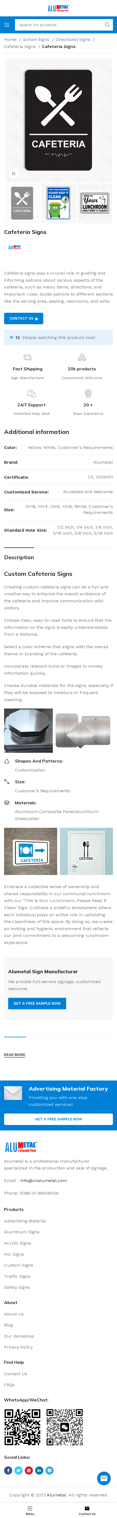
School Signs (37, 39)
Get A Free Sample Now (58, 1119)
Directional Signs (74, 39)
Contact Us (21, 318)
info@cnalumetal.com (43, 1180)
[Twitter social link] (18, 1470)
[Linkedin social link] (39, 1470)
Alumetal (56, 1495)
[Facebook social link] (8, 1470)
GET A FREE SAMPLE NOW (37, 1003)
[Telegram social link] (49, 1470)
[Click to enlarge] (13, 173)
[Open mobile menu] (6, 24)
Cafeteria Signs (20, 46)
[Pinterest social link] (29, 1470)
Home (11, 39)
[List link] (58, 1221)
